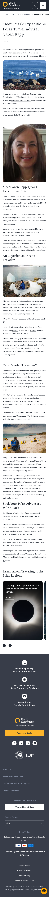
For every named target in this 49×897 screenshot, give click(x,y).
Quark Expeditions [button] (11, 790)
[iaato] (19, 758)
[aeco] (30, 756)
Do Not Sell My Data (24, 870)
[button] (44, 891)
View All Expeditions (24, 807)
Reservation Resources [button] (13, 776)
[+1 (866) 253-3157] (35, 5)
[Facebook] (14, 743)
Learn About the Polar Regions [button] (16, 783)
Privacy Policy (24, 875)
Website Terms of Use (24, 880)
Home (5, 14)
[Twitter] (28, 743)
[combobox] (24, 823)
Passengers (25, 14)
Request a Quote (24, 733)
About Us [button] (7, 769)
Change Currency (12, 817)
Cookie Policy (24, 865)
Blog (14, 14)
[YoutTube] (34, 743)
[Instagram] (21, 743)
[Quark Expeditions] (12, 5)
